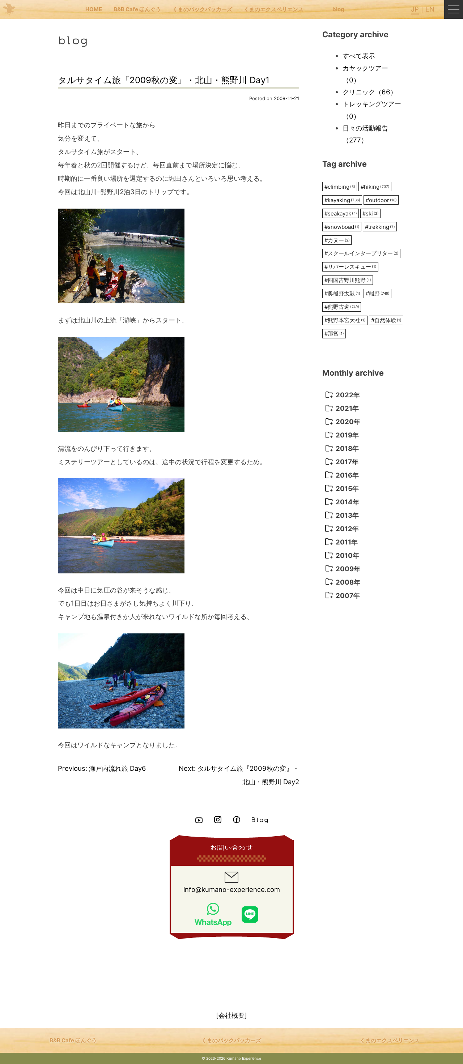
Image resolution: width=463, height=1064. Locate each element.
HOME (93, 9)
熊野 (378, 293)
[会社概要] (231, 1015)
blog (338, 9)
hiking (375, 186)
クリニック (370, 92)
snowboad (342, 226)
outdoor (381, 200)
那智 (334, 333)
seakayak (340, 213)
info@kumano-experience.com (231, 889)
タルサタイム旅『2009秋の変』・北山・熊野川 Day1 (163, 80)
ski (370, 213)
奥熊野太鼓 (342, 293)
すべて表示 (359, 56)
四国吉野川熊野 (347, 280)
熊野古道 (341, 306)
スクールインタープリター (361, 253)
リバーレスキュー (350, 266)
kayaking (342, 200)
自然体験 (386, 320)
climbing (339, 186)
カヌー (337, 240)
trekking (380, 226)
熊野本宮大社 (345, 320)
